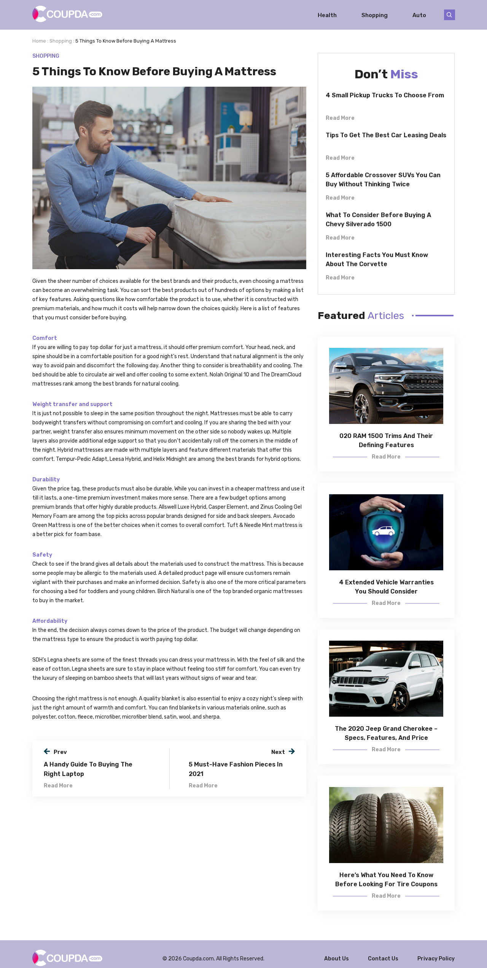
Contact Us (383, 958)
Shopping (374, 14)
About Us (336, 958)
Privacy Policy (436, 958)
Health (327, 14)
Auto (419, 14)
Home (39, 41)
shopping (60, 41)
